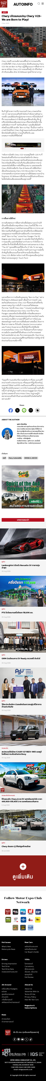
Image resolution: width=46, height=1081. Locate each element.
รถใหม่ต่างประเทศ (31, 946)
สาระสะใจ (5, 997)
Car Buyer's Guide (32, 951)
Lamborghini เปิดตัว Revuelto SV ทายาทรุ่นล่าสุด (21, 566)
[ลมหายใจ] (30, 927)
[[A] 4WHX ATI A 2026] (23, 145)
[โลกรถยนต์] (23, 919)
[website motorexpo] (23, 912)
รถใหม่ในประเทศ (31, 949)
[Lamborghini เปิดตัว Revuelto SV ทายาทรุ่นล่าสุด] (23, 544)
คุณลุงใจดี (28, 974)
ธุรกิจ (4, 12)
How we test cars (32, 999)
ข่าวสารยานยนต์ (8, 1021)
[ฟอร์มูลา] (31, 912)
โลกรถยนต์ (29, 963)
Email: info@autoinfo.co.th (23, 1069)
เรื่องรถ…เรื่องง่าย (31, 971)
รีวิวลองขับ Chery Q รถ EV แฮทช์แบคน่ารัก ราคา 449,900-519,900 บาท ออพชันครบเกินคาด (22, 800)
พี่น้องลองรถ (29, 969)
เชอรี (4, 458)
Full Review (29, 977)
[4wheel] (8, 919)
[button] (22, 148)
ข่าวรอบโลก (6, 1018)
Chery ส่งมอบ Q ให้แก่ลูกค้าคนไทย (16, 846)
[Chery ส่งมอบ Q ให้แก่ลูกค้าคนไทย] (23, 825)
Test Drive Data (8, 969)
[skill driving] (23, 927)
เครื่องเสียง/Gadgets (9, 988)
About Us (28, 988)
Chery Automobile (15, 458)
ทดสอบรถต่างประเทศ (9, 971)
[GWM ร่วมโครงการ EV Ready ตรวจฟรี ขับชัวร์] (23, 637)
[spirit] (15, 927)
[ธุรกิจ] (23, 871)
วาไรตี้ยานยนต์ (7, 999)
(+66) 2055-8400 (29, 1067)
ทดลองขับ (5, 748)
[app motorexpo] (15, 912)
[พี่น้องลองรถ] (30, 919)
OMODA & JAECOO (30, 458)
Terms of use (30, 994)
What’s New (6, 946)
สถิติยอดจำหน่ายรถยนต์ (11, 1002)
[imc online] (16, 919)
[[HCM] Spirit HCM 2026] (23, 487)
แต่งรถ (4, 991)
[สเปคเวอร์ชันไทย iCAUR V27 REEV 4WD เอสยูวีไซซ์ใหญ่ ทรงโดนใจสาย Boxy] (23, 730)
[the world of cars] (38, 912)
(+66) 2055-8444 (17, 1067)
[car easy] (37, 919)
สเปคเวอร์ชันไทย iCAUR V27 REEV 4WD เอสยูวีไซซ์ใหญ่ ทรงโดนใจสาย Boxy (22, 753)
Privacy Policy (30, 997)
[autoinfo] (3, 4)
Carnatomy (29, 966)
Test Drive (6, 966)
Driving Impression (9, 963)
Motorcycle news (8, 949)
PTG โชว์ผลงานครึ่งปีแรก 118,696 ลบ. (17, 612)
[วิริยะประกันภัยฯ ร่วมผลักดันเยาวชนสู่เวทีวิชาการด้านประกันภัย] (23, 683)
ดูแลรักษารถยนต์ (8, 994)
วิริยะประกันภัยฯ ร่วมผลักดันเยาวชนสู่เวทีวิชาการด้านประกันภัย (22, 705)
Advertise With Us (32, 991)
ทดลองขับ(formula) (8, 795)
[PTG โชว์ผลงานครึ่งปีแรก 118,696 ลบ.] (23, 591)
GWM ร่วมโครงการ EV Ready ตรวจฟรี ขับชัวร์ (21, 658)
